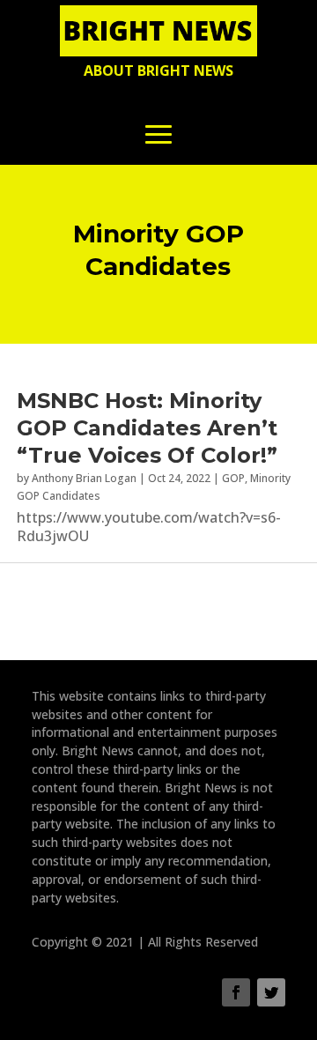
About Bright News (158, 70)
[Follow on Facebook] (236, 992)
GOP (233, 478)
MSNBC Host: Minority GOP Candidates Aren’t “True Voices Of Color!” (147, 428)
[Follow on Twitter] (271, 992)
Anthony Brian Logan (84, 478)
